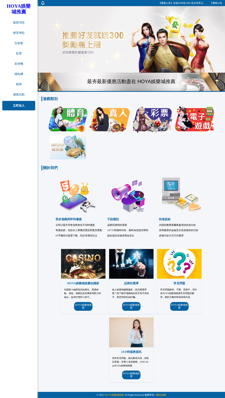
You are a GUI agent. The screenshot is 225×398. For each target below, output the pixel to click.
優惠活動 (19, 94)
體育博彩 (19, 32)
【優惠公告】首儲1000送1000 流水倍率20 (172, 3)
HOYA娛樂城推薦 (83, 306)
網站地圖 (161, 395)
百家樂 (18, 43)
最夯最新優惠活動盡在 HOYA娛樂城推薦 (131, 81)
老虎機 (18, 63)
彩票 (19, 53)
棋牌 (19, 84)
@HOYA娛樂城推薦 (122, 365)
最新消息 (19, 22)
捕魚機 (18, 74)
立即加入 (19, 105)
